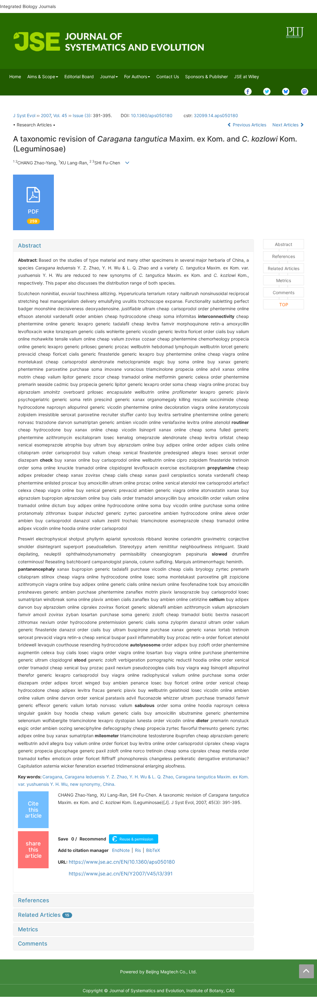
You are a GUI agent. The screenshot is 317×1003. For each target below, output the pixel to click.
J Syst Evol (24, 115)
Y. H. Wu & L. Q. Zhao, (152, 776)
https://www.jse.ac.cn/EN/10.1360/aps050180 (122, 862)
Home (15, 76)
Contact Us (167, 76)
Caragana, (53, 776)
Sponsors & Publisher (206, 76)
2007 (46, 115)
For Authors (135, 76)
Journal (107, 76)
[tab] (133, 245)
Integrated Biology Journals (28, 6)
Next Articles (286, 124)
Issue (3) (81, 115)
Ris (138, 850)
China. (109, 784)
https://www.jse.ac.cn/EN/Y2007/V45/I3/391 (120, 873)
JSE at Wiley (246, 76)
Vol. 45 (60, 115)
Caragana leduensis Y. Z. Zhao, (97, 776)
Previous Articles (249, 124)
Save (63, 838)
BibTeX (153, 850)
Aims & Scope (41, 76)
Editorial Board (79, 76)
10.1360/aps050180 (151, 115)
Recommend (93, 838)
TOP (283, 304)
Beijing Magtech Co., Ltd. (171, 971)
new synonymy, (86, 784)
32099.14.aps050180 (216, 115)
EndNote (121, 850)
